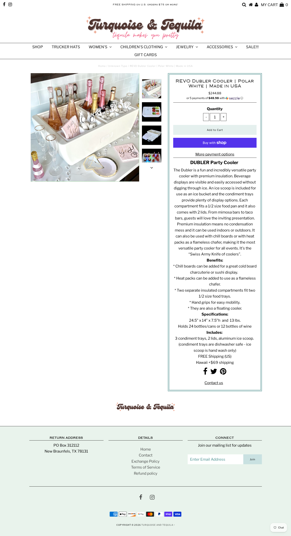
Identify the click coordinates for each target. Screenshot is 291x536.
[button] (215, 98)
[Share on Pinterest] (223, 373)
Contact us (213, 383)
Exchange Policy (145, 461)
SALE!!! (252, 47)
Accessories (220, 47)
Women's (98, 47)
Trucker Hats (66, 47)
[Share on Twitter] (213, 373)
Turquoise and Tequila (157, 525)
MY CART (274, 5)
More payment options (214, 154)
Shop (37, 47)
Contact (145, 455)
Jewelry (185, 47)
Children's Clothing (141, 47)
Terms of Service (145, 467)
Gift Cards (145, 55)
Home (102, 65)
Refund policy (145, 473)
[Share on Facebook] (205, 373)
